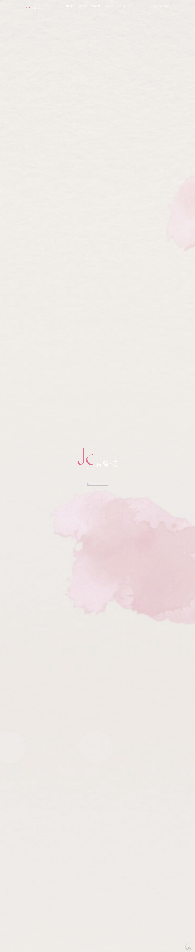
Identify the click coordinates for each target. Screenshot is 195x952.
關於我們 (83, 6)
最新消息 (70, 6)
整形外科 (109, 6)
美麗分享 (121, 6)
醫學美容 (96, 6)
